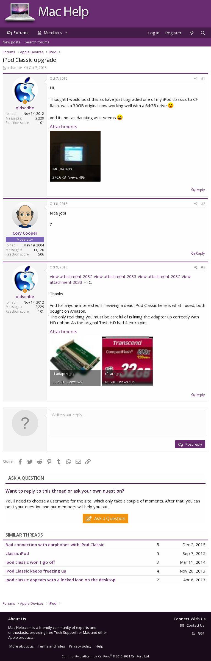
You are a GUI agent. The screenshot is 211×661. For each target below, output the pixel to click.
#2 (203, 203)
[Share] (195, 79)
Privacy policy (80, 646)
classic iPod (17, 553)
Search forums (37, 42)
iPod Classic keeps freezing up (35, 571)
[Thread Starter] (24, 102)
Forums (21, 32)
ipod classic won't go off (30, 562)
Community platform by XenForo (106, 656)
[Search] (202, 33)
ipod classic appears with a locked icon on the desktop (60, 579)
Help (99, 646)
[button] (66, 32)
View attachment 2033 (115, 276)
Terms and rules (51, 646)
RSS (200, 633)
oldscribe (14, 67)
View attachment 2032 (71, 276)
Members (53, 32)
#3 (203, 267)
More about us (21, 646)
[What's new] (191, 33)
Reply (200, 189)
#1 (203, 78)
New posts (11, 42)
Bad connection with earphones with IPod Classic (54, 544)
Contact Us (195, 625)
